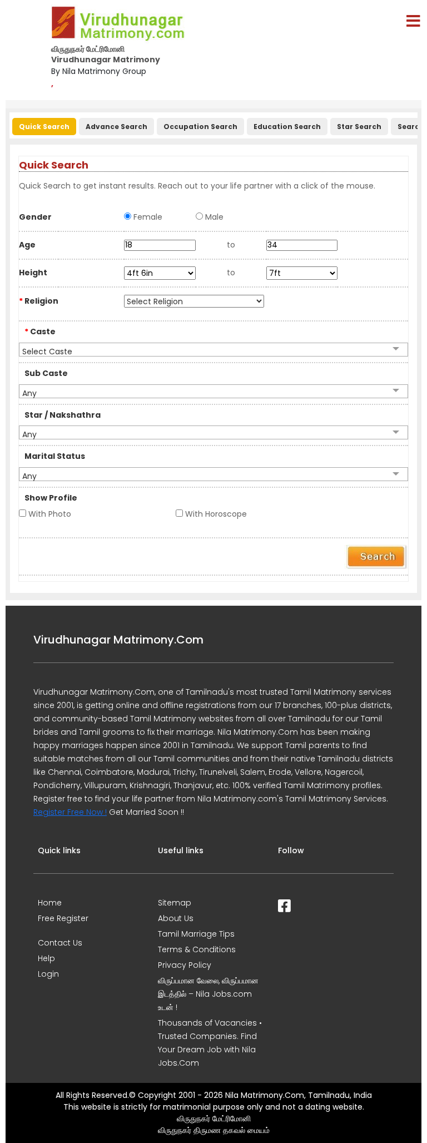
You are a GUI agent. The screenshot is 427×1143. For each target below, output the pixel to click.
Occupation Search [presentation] (200, 126)
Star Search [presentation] (359, 126)
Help (46, 958)
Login (48, 973)
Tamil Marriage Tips (196, 933)
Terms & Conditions (197, 949)
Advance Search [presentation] (116, 126)
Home (50, 902)
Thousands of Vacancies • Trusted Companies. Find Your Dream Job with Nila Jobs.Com (210, 1042)
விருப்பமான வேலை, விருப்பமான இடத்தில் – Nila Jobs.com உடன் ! (208, 994)
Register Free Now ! (70, 812)
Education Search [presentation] (287, 126)
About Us (175, 918)
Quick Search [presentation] (44, 126)
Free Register (63, 918)
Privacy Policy (184, 965)
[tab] (42, 124)
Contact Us (60, 942)
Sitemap (174, 902)
